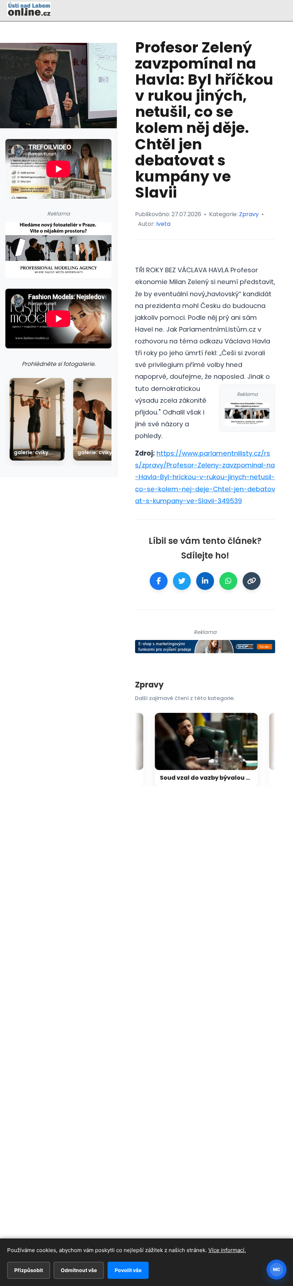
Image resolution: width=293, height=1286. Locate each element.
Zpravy (249, 214)
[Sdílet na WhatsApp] (228, 581)
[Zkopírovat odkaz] (251, 581)
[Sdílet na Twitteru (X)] (182, 581)
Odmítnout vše (79, 1270)
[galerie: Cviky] (37, 419)
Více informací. (227, 1250)
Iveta (163, 224)
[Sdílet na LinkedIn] (205, 581)
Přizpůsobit (28, 1270)
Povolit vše (128, 1270)
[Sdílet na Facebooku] (159, 581)
